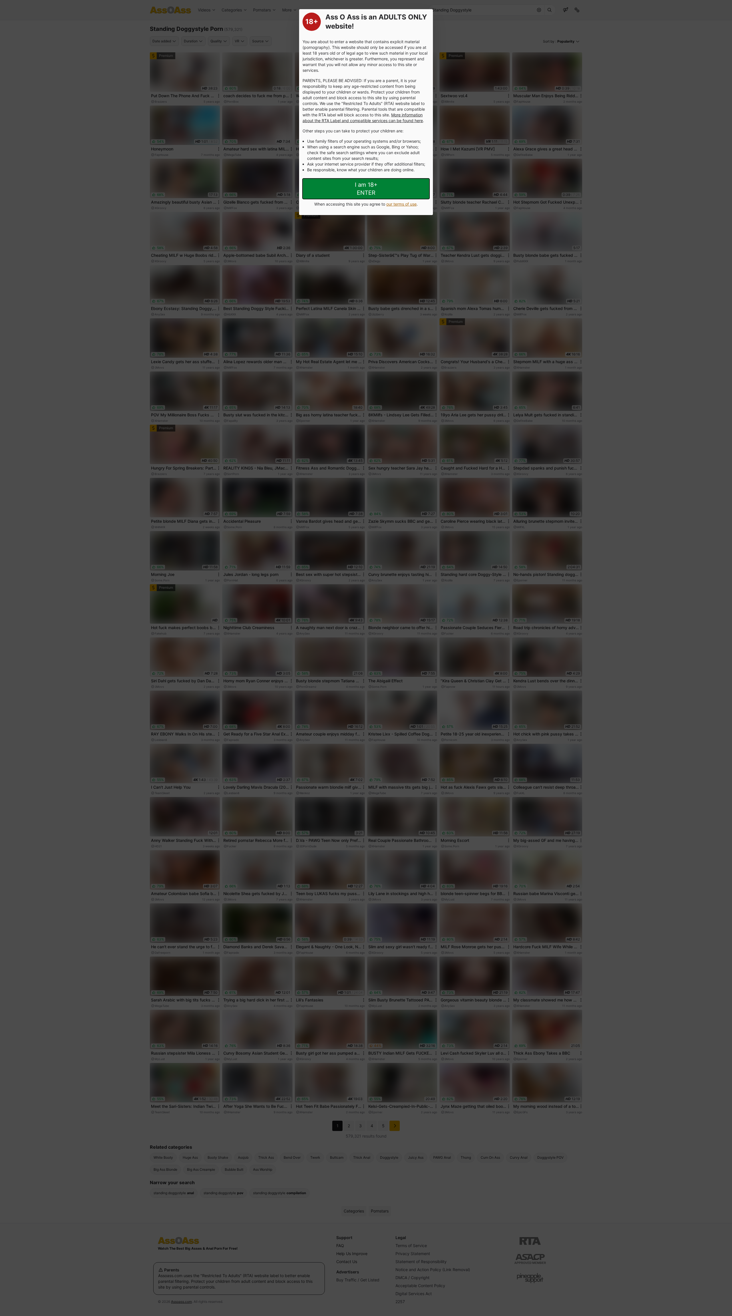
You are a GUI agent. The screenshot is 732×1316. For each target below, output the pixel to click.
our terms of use (401, 204)
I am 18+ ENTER (366, 188)
